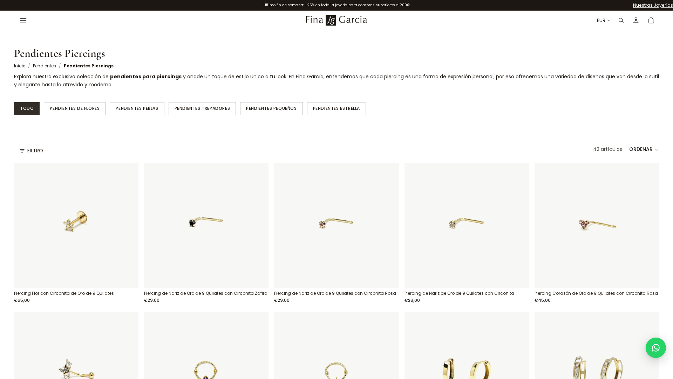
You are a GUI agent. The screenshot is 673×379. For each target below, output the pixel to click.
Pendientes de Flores (75, 108)
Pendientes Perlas (137, 108)
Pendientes (44, 66)
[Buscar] (621, 20)
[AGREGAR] (127, 277)
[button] (644, 149)
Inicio (19, 66)
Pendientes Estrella (336, 108)
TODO (27, 108)
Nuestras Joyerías (653, 5)
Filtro (35, 150)
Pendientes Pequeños (271, 108)
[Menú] (23, 20)
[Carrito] (651, 20)
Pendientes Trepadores (202, 108)
